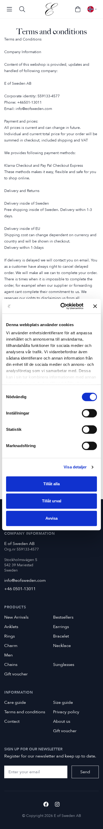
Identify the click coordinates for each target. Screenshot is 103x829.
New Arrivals (16, 617)
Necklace (62, 646)
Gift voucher (16, 674)
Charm (10, 646)
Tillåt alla (51, 484)
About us (61, 721)
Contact (12, 721)
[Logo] (51, 9)
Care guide (15, 702)
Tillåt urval (51, 501)
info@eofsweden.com (25, 580)
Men (8, 655)
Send (85, 772)
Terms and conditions (24, 712)
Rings (9, 636)
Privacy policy (66, 712)
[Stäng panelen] (95, 306)
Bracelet (61, 636)
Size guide (63, 702)
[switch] (89, 413)
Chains (10, 665)
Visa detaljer (75, 467)
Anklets (11, 627)
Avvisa (51, 518)
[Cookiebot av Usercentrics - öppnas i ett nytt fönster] (62, 306)
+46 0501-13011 (20, 589)
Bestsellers (63, 617)
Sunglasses (63, 665)
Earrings (61, 627)
